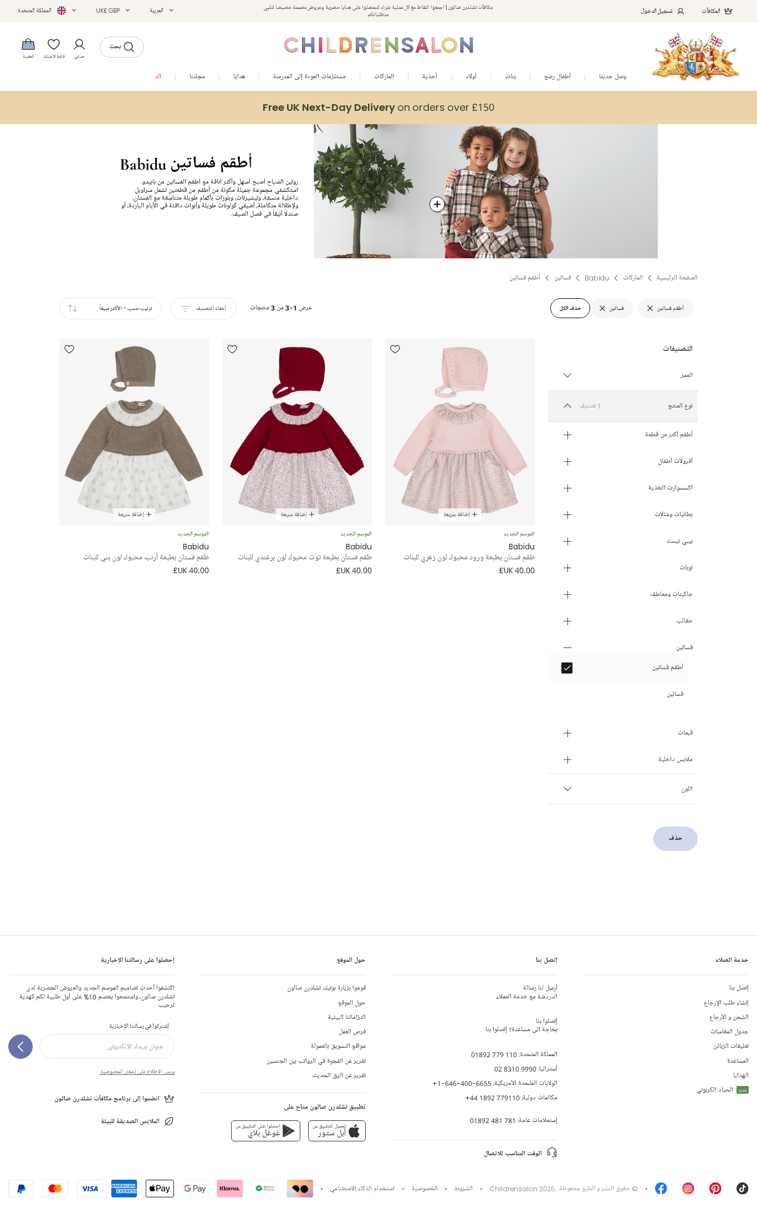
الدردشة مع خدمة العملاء (526, 992)
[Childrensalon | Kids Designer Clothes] (695, 56)
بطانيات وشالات (673, 515)
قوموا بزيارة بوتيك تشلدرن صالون (326, 988)
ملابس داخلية (675, 760)
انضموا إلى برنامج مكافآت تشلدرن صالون (107, 1099)
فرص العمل (352, 1032)
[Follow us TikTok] (742, 1192)
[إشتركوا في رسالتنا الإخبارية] (20, 1046)
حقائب (684, 621)
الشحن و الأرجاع (729, 1017)
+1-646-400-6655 (462, 1083)
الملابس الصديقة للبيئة (130, 1121)
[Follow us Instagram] (688, 1192)
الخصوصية (425, 1189)
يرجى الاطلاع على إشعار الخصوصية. (137, 1071)
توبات (686, 568)
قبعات (685, 733)
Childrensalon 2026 (522, 1189)
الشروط (463, 1189)
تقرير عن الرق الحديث (339, 1075)
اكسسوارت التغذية (670, 488)
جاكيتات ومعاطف (671, 594)
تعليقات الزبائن (731, 1046)
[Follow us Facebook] (661, 1192)
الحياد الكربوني (721, 1090)
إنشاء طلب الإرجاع (726, 1003)
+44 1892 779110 (492, 1098)
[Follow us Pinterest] (715, 1192)
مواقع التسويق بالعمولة (338, 1046)
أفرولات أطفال (675, 461)
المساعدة (738, 1061)
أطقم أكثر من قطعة (669, 435)
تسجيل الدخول (657, 11)
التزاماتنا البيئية (347, 1017)
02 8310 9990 (515, 1069)
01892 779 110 (494, 1054)
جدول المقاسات (729, 1032)
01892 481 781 (493, 1120)
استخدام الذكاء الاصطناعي (362, 1189)
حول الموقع (352, 1003)
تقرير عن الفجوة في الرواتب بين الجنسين (316, 1061)
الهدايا (741, 1075)
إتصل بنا (739, 988)
